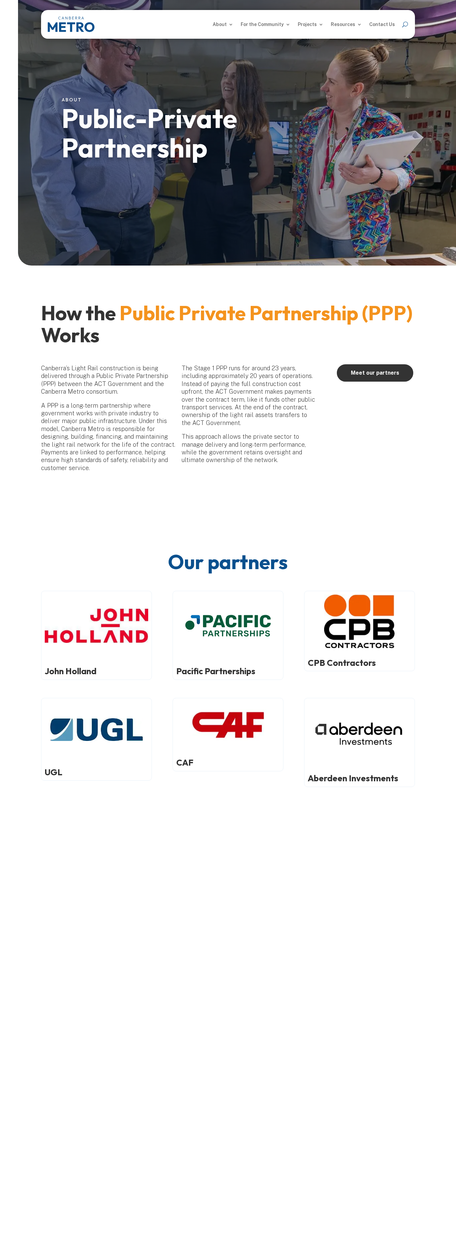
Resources (343, 24)
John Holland (70, 671)
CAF (184, 762)
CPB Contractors (342, 662)
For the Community (262, 24)
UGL (53, 772)
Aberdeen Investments (353, 778)
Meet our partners (375, 373)
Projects (307, 24)
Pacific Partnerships (215, 671)
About (220, 24)
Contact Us (382, 24)
